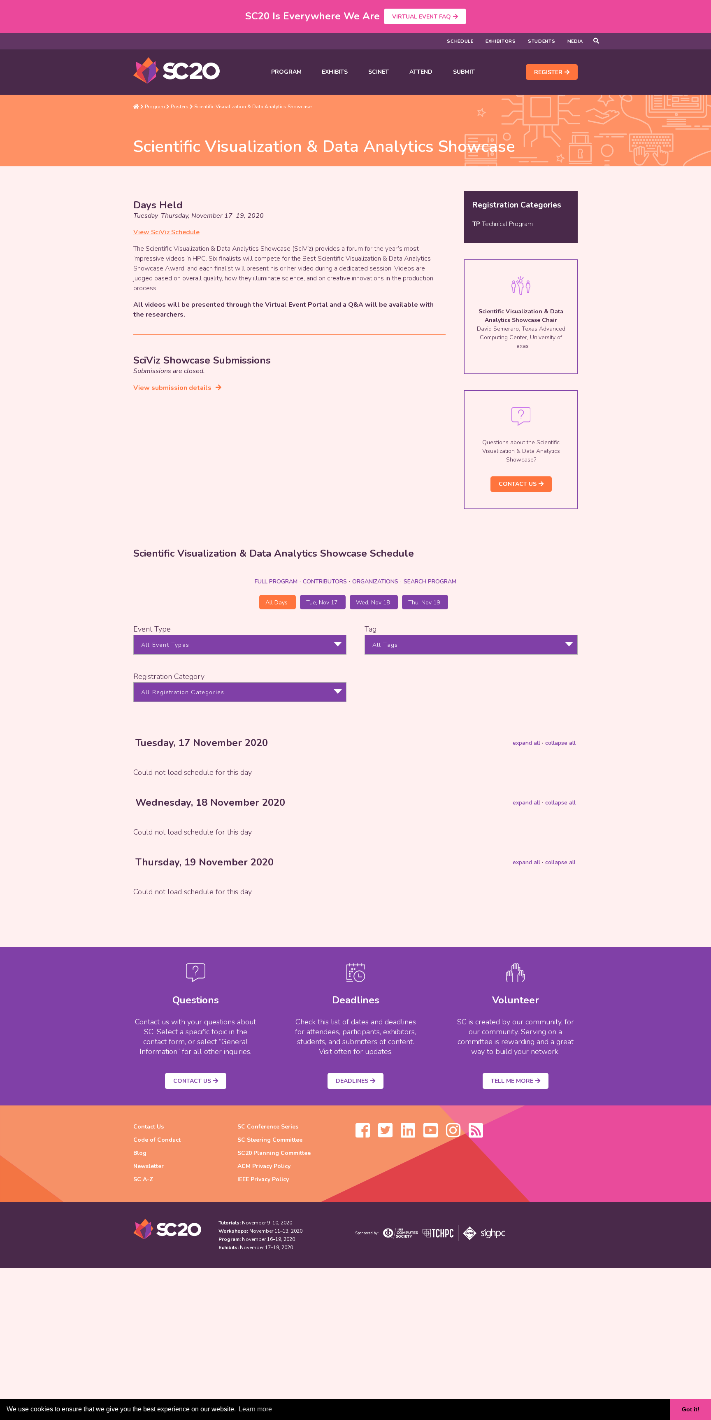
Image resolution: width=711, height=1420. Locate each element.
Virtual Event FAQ (421, 17)
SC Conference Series (267, 1127)
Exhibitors (501, 41)
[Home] (136, 106)
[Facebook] (363, 1134)
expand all (526, 743)
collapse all (560, 743)
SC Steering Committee (269, 1140)
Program (286, 72)
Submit (464, 72)
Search (430, 581)
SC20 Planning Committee (274, 1153)
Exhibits (335, 72)
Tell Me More (512, 1081)
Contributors (325, 581)
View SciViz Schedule (166, 232)
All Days (276, 602)
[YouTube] (430, 1134)
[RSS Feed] (476, 1134)
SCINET (378, 72)
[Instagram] (453, 1134)
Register (548, 72)
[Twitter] (385, 1134)
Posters (179, 106)
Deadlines (352, 1081)
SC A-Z (143, 1179)
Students (541, 41)
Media (575, 41)
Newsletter (148, 1166)
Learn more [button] (255, 1409)
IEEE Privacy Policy (263, 1179)
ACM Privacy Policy (263, 1166)
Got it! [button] (690, 1409)
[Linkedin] (408, 1134)
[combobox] (239, 645)
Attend (420, 72)
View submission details (172, 387)
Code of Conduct (157, 1140)
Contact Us (518, 484)
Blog (139, 1153)
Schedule (460, 41)
